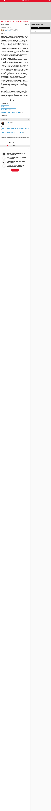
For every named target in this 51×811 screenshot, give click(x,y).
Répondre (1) (5, 100)
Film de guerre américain (6, 111)
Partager (13, 100)
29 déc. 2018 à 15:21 (15, 30)
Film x (2, 106)
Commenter (5, 142)
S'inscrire (15, 170)
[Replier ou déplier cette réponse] (29, 119)
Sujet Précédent (5, 24)
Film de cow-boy (4, 109)
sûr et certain (6, 46)
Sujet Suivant (25, 24)
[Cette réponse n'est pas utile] (13, 142)
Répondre (10, 145)
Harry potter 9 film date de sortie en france (10, 112)
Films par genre (16, 21)
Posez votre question (19, 145)
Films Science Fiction (24, 21)
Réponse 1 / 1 (4, 119)
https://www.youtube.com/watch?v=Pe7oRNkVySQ (12, 132)
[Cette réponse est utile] (10, 142)
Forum (4, 21)
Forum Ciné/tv (9, 21)
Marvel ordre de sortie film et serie (8, 108)
